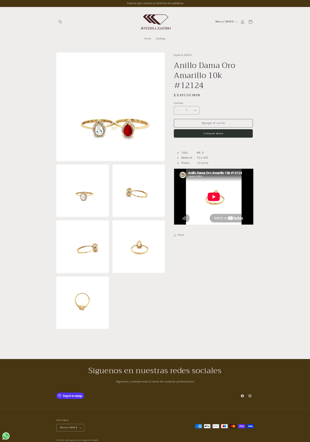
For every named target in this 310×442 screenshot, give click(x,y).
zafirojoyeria (71, 440)
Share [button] (180, 235)
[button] (60, 22)
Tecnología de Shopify (87, 440)
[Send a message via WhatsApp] (6, 436)
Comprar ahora (213, 133)
